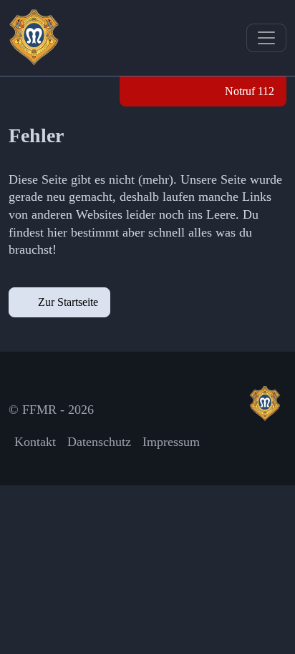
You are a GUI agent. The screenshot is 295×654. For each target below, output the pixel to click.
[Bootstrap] (267, 404)
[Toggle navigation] (266, 38)
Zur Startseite (68, 302)
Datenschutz (99, 442)
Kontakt (35, 442)
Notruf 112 (248, 91)
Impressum (171, 442)
